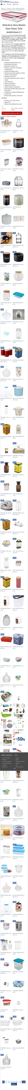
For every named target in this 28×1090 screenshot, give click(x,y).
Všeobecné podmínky (20, 761)
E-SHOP (16, 4)
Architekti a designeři (6, 761)
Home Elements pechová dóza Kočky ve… (10, 513)
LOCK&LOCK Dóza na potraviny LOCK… (9, 398)
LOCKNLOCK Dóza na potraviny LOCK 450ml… (11, 341)
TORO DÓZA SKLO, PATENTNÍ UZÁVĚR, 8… (10, 493)
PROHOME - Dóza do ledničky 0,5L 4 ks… (10, 551)
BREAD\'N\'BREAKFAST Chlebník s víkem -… (11, 149)
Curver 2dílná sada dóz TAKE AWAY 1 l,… (9, 780)
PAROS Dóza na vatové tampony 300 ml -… (10, 226)
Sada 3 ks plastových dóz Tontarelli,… (9, 876)
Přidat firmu (4, 766)
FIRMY (10, 4)
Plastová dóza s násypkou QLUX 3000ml (9, 169)
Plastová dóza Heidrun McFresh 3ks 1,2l (9, 1029)
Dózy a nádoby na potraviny (17, 108)
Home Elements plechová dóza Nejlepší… (9, 436)
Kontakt (17, 757)
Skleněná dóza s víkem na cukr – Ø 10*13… (10, 379)
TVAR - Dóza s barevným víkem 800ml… (9, 837)
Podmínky (4, 765)
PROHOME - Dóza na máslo (19, 455)
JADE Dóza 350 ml (17, 207)
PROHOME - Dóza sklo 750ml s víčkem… (10, 990)
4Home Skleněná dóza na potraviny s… (9, 455)
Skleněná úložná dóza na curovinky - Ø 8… (10, 685)
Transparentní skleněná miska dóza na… (9, 321)
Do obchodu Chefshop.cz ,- (12, 113)
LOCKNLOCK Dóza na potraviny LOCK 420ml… (11, 665)
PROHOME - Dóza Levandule (19, 321)
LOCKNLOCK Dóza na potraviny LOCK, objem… (11, 971)
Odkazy (17, 759)
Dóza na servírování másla (18, 532)
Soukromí (18, 763)
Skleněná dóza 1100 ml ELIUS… (19, 188)
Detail (10, 132)
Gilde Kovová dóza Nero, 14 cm (7, 245)
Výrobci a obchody (6, 757)
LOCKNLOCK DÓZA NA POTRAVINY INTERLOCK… (12, 914)
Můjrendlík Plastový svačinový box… (8, 646)
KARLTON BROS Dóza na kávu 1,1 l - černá (10, 207)
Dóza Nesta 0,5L (4, 1009)
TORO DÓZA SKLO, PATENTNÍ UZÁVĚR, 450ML (11, 933)
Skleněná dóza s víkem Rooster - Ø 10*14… (10, 627)
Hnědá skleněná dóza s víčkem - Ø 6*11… (9, 474)
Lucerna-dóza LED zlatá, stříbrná (7, 952)
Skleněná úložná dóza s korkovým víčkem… (10, 302)
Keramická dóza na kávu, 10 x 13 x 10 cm (9, 264)
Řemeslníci (4, 759)
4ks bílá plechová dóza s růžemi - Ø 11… (9, 130)
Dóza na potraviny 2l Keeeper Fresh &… (9, 799)
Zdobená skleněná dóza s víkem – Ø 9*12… (10, 895)
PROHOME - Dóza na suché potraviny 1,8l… (10, 857)
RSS (17, 765)
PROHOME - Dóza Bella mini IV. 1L (20, 971)
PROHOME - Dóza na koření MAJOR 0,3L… (10, 1048)
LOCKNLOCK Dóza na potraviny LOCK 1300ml (10, 283)
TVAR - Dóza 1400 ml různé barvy (20, 551)
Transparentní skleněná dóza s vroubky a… (10, 1067)
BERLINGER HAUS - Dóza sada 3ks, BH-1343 (11, 360)
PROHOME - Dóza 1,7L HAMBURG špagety (10, 417)
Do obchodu (5, 132)
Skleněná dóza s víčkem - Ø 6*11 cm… (9, 570)
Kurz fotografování (19, 766)
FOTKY (4, 4)
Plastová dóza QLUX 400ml (18, 1048)
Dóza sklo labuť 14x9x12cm (18, 895)
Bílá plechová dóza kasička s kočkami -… (9, 818)
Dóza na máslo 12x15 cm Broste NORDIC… (10, 188)
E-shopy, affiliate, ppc (6, 763)
